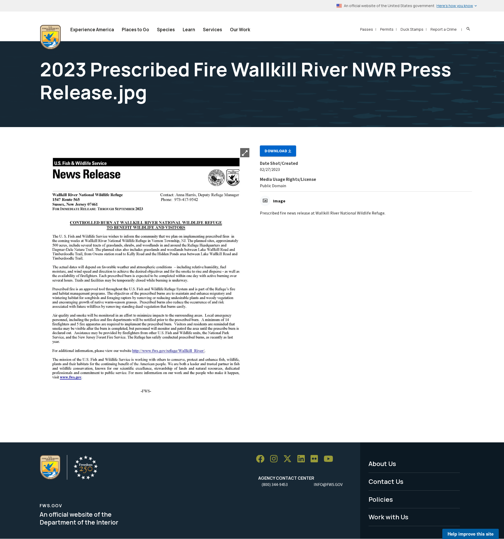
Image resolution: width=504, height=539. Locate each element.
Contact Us (386, 481)
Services (212, 30)
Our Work (240, 30)
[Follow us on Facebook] (262, 459)
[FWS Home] (50, 37)
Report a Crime (443, 29)
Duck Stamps (412, 29)
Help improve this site (471, 534)
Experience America (92, 30)
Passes (366, 29)
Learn (189, 30)
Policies (381, 499)
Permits (386, 29)
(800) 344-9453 (274, 484)
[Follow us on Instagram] (275, 459)
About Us (382, 463)
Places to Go (135, 30)
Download (276, 150)
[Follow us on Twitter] (289, 459)
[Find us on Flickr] (316, 459)
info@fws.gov (328, 484)
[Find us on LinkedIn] (302, 459)
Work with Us (388, 516)
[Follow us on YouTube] (330, 459)
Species (166, 30)
